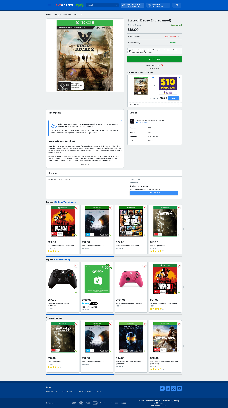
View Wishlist (154, 68)
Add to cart (154, 59)
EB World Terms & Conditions (90, 391)
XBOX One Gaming (62, 260)
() (140, 25)
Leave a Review (154, 193)
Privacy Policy (51, 391)
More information (142, 122)
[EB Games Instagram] (168, 388)
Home (48, 14)
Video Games (66, 14)
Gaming (56, 14)
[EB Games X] (173, 388)
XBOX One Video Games (65, 202)
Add (173, 98)
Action (150, 132)
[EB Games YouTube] (179, 388)
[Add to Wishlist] (76, 208)
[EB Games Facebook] (162, 388)
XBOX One (78, 14)
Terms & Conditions (68, 391)
